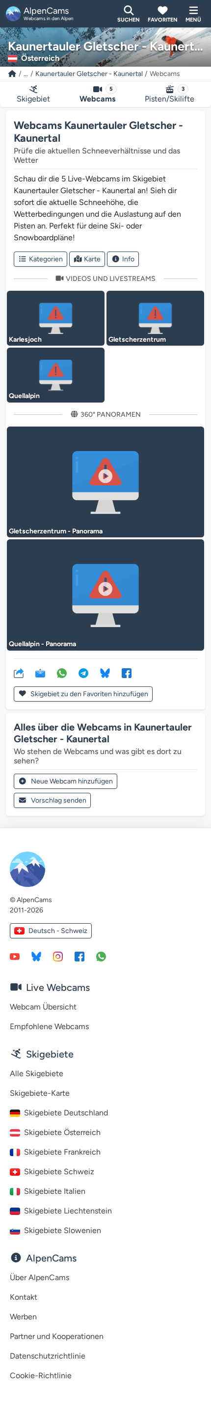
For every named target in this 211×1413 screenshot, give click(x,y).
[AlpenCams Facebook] (79, 956)
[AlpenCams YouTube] (15, 956)
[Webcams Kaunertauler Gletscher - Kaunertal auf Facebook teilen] (127, 673)
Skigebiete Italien (54, 1191)
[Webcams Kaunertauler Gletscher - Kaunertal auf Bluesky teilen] (105, 673)
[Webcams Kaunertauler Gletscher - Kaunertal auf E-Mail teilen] (40, 673)
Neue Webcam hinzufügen (72, 781)
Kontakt (23, 1297)
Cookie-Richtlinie (41, 1375)
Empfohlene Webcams (49, 1026)
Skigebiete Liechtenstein (68, 1210)
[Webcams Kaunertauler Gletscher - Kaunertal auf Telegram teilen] (83, 673)
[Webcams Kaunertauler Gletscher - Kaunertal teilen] (19, 673)
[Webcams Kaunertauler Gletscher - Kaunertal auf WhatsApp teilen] (62, 673)
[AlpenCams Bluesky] (36, 956)
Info (128, 259)
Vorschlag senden (58, 800)
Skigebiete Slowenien (62, 1230)
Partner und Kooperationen (57, 1336)
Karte (92, 259)
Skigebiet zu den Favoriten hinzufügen (88, 694)
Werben (23, 1316)
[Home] (12, 74)
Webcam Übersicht (43, 1006)
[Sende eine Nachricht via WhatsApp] (101, 956)
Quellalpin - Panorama (42, 644)
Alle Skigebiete (36, 1073)
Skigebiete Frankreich (62, 1152)
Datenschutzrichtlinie (47, 1356)
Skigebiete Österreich (62, 1132)
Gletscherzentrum (137, 339)
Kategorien (46, 259)
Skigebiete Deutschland (66, 1112)
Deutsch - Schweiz (57, 931)
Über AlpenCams (39, 1277)
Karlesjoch (25, 339)
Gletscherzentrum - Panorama (56, 531)
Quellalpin (24, 396)
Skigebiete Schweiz (59, 1171)
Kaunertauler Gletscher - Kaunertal (89, 74)
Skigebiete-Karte (40, 1093)
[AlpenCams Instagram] (58, 956)
